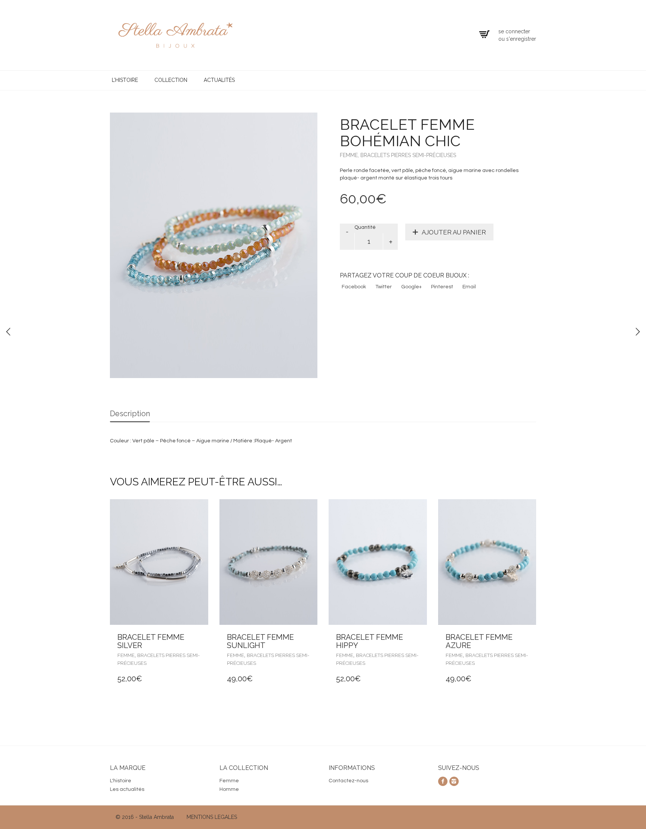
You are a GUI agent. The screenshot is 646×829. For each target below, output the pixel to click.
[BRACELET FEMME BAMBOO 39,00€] (638, 332)
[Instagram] (454, 781)
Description (130, 413)
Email (469, 286)
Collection (170, 80)
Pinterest (442, 286)
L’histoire (125, 80)
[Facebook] (442, 781)
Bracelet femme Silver (150, 641)
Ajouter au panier (454, 232)
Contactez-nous (348, 780)
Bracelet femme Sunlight (260, 641)
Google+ (411, 286)
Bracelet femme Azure (479, 641)
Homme (229, 789)
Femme (349, 155)
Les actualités (127, 789)
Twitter (383, 286)
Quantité (365, 227)
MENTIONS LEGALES (212, 817)
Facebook (354, 286)
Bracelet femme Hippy (369, 641)
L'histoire (120, 780)
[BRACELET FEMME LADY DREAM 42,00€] (8, 332)
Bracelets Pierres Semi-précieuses (408, 155)
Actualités (219, 80)
